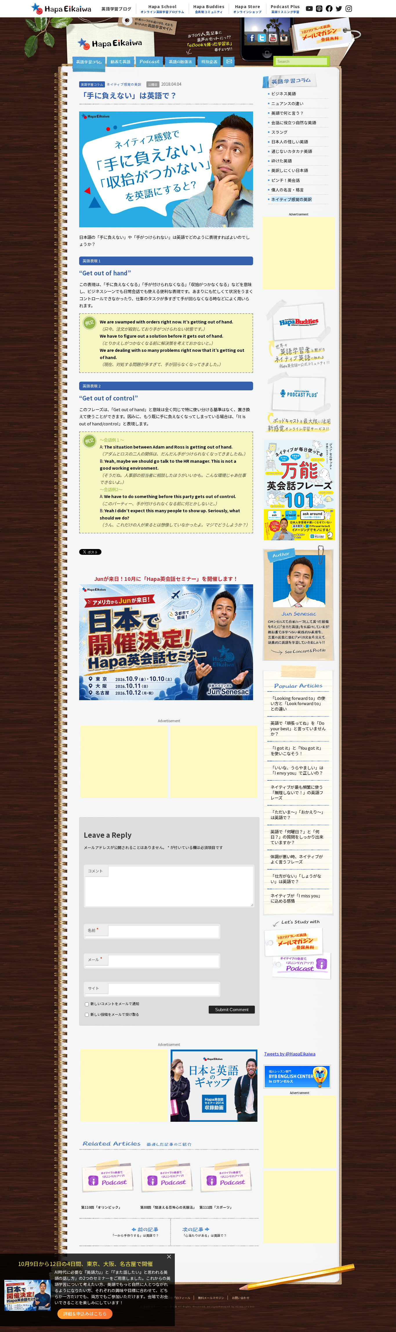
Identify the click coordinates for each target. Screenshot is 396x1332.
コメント (95, 871)
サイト (93, 988)
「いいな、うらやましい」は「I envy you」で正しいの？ (296, 770)
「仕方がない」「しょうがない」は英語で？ (295, 878)
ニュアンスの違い (287, 103)
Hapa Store (247, 8)
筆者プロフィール (178, 1298)
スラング (279, 132)
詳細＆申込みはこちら (85, 1314)
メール (95, 959)
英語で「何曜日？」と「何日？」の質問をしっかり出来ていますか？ (296, 836)
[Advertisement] (124, 762)
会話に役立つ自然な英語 (293, 122)
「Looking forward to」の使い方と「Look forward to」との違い (297, 703)
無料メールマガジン (211, 1298)
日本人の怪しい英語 (289, 141)
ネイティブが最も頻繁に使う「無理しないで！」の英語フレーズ (296, 792)
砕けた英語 (281, 161)
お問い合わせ (240, 1298)
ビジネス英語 (283, 93)
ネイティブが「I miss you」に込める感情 (296, 898)
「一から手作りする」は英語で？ (135, 1235)
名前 (93, 929)
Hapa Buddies (209, 8)
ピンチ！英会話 (285, 180)
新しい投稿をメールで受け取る (114, 1014)
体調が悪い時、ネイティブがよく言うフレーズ (296, 859)
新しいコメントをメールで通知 (114, 1003)
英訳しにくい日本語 (289, 170)
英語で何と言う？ (287, 113)
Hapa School (162, 8)
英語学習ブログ (116, 9)
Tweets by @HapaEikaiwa (289, 1054)
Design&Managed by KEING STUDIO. (231, 1306)
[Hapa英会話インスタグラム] (284, 40)
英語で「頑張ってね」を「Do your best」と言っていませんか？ (298, 728)
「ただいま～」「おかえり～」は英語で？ (297, 814)
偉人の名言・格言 (287, 190)
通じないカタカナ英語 (291, 151)
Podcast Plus (285, 8)
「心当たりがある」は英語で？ (204, 1235)
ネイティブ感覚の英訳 (124, 84)
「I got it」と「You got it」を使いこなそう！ (296, 750)
